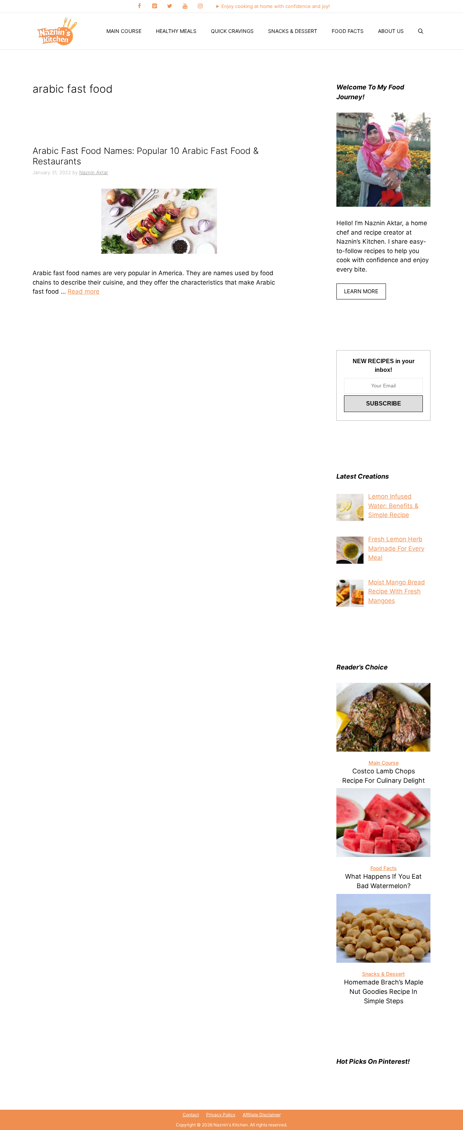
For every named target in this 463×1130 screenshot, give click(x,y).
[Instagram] (200, 6)
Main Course (123, 31)
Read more (83, 291)
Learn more (361, 291)
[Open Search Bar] (420, 31)
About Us (391, 31)
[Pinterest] (154, 6)
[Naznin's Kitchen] (57, 31)
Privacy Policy (220, 1114)
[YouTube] (185, 6)
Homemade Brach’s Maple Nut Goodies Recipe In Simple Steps (383, 991)
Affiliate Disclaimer (262, 1114)
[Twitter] (169, 6)
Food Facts (348, 31)
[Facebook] (139, 6)
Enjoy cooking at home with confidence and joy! (275, 6)
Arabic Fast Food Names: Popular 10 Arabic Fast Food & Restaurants (146, 156)
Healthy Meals (176, 31)
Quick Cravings (232, 31)
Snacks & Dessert (292, 31)
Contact (191, 1114)
